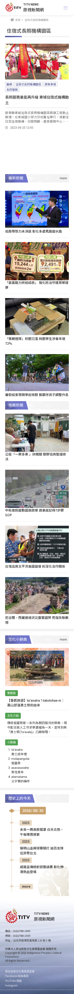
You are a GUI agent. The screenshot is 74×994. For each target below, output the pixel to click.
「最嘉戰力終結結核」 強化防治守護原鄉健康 (36, 285)
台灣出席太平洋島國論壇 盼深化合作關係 (35, 566)
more (26, 886)
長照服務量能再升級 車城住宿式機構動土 (37, 99)
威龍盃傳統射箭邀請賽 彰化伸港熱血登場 (42, 869)
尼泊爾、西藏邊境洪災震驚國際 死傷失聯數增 (36, 620)
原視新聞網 (33, 10)
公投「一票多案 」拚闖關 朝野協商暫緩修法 (35, 456)
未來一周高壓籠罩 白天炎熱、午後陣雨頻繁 (42, 832)
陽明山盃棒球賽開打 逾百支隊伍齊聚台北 (42, 850)
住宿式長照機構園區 (28, 84)
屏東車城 (50, 84)
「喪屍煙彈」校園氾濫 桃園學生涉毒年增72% (35, 341)
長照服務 (12, 89)
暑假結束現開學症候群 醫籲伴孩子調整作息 (36, 394)
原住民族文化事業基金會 (20, 971)
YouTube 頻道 (13, 981)
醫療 (9, 84)
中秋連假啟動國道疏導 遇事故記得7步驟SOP (34, 512)
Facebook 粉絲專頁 (17, 976)
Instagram (11, 985)
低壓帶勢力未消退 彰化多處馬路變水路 (33, 231)
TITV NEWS (31, 4)
